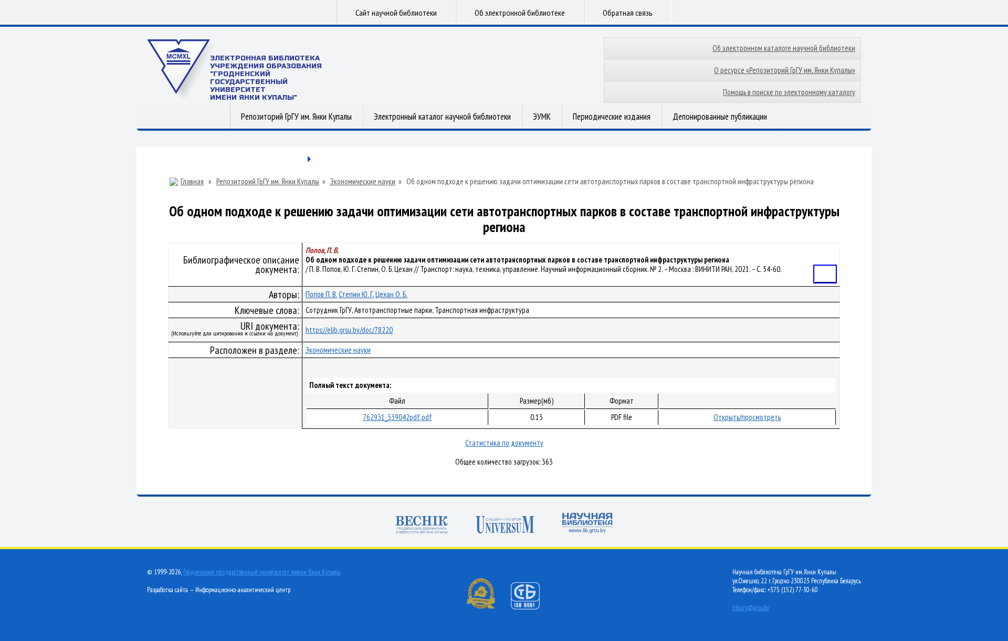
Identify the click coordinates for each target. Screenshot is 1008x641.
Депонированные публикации (720, 116)
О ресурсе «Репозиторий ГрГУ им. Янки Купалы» (784, 70)
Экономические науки (362, 181)
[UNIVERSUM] (505, 525)
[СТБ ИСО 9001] (532, 607)
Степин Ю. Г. (356, 294)
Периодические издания (611, 116)
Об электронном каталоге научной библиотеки (783, 48)
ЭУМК (542, 116)
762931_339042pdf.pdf (397, 417)
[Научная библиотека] (587, 524)
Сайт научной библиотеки (396, 12)
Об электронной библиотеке (520, 12)
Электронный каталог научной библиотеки (442, 116)
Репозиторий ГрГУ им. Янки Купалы (296, 116)
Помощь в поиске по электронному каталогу (789, 92)
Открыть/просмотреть (747, 417)
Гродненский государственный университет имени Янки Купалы (262, 572)
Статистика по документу (504, 443)
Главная (192, 181)
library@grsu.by (750, 607)
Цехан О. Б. (391, 294)
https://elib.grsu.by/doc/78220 (349, 330)
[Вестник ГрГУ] (421, 525)
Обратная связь (628, 12)
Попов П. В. (321, 294)
